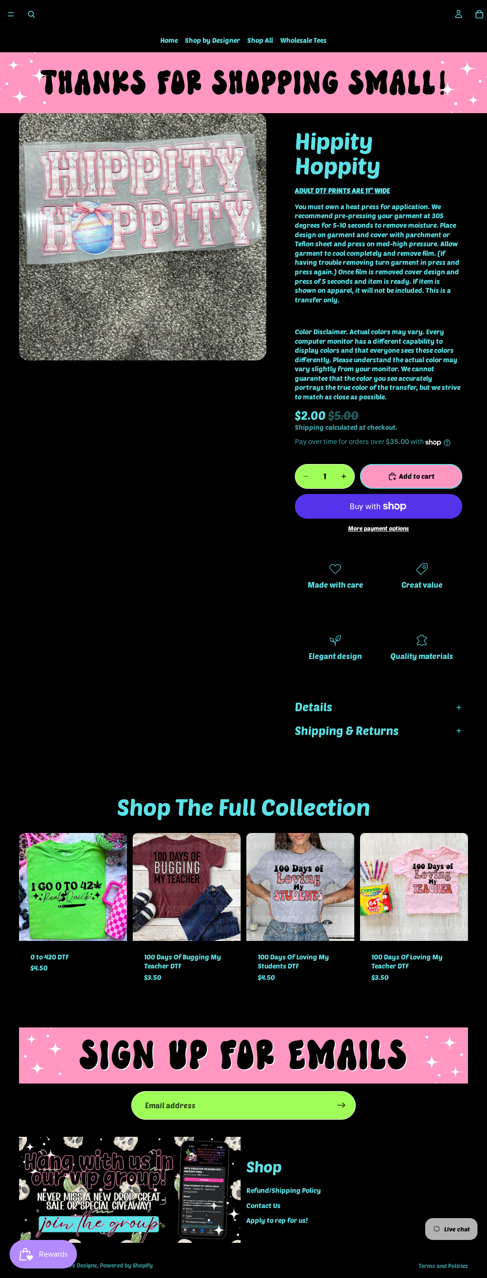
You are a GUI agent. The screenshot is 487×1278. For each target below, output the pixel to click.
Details (313, 707)
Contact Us (263, 1205)
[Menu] (11, 14)
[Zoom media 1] (142, 236)
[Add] (112, 926)
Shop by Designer (212, 40)
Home (169, 40)
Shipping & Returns (347, 730)
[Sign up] (341, 1105)
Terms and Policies (443, 1265)
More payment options (378, 528)
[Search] (31, 14)
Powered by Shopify (126, 1265)
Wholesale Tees (303, 40)
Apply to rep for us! (277, 1220)
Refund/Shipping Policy (283, 1190)
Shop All (260, 40)
